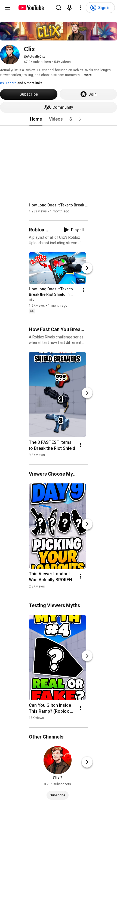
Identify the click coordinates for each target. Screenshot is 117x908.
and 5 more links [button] (29, 83)
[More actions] (83, 290)
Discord (10, 83)
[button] (80, 119)
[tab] (35, 119)
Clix (31, 300)
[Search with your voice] (69, 7)
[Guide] (7, 7)
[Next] (87, 268)
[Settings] (80, 7)
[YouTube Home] (31, 7)
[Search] (58, 7)
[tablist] (58, 119)
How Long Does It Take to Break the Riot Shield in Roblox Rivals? (58, 205)
